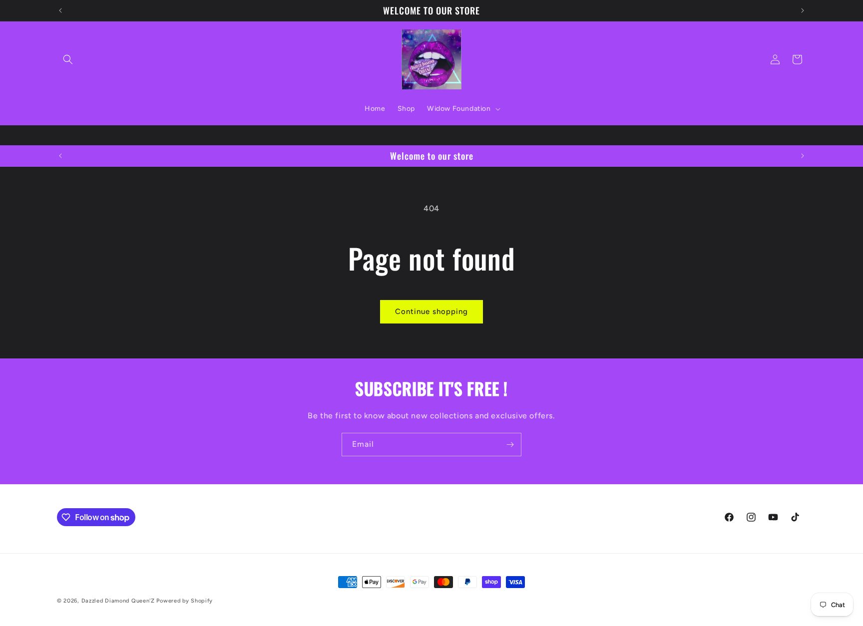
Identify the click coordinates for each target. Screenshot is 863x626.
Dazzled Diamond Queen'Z (118, 601)
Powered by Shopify (184, 601)
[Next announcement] (803, 10)
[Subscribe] (510, 444)
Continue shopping (431, 311)
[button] (68, 59)
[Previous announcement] (60, 10)
